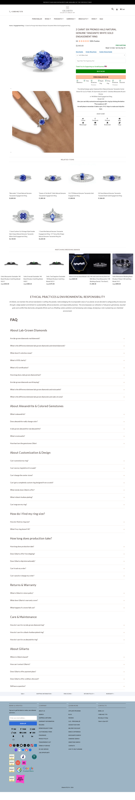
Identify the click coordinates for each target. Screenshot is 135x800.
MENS (94, 19)
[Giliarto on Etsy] (17, 746)
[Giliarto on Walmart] (35, 746)
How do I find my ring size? (67, 521)
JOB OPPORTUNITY (44, 752)
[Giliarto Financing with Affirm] (19, 751)
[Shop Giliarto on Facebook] (30, 751)
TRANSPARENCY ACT (45, 742)
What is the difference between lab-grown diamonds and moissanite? (67, 389)
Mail (119, 120)
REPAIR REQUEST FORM (45, 728)
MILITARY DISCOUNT (74, 728)
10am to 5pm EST (103, 721)
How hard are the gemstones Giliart (67, 443)
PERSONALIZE (37, 19)
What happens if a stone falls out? (67, 607)
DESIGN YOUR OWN (74, 725)
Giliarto (63, 787)
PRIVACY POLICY (43, 738)
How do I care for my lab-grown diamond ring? (67, 625)
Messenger (83, 125)
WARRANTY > (110, 693)
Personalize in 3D (100, 77)
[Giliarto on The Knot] (10, 746)
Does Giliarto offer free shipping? (67, 553)
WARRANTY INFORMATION (46, 721)
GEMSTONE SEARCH (74, 742)
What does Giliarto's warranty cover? (67, 600)
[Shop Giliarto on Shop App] (16, 751)
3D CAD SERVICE (43, 749)
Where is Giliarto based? (67, 657)
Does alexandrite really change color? (67, 421)
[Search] (113, 9)
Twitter (83, 120)
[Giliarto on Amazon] (28, 746)
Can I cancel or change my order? (67, 575)
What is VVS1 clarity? (67, 360)
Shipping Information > (44, 693)
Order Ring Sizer (91, 52)
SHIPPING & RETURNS (45, 718)
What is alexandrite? (67, 414)
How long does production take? (67, 546)
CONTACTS (71, 745)
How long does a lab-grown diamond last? (67, 374)
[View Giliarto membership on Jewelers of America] (23, 759)
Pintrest (107, 120)
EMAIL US (101, 711)
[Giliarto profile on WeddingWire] (11, 771)
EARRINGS (71, 19)
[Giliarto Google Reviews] (21, 746)
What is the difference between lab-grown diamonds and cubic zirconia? (67, 396)
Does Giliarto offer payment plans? (67, 671)
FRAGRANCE (42, 735)
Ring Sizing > (68, 693)
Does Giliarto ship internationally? (67, 561)
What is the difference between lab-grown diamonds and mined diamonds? (67, 345)
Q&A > (23, 693)
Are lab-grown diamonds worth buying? (67, 382)
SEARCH (41, 714)
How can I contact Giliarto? (67, 664)
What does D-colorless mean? (67, 353)
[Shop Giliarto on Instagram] (26, 751)
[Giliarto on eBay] (24, 746)
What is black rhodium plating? (67, 497)
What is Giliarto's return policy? (67, 593)
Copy (119, 125)
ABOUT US (42, 711)
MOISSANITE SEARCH (74, 735)
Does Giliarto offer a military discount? (67, 678)
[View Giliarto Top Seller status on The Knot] (24, 765)
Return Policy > (89, 693)
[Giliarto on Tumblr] (23, 736)
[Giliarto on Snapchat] (14, 736)
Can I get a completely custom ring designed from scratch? (67, 482)
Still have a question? (67, 686)
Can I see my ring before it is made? (67, 468)
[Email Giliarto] (14, 739)
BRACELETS (83, 19)
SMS (95, 125)
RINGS (48, 19)
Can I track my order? (67, 568)
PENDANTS (58, 19)
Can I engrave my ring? (67, 504)
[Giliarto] (67, 9)
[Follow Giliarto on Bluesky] (23, 751)
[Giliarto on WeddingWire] (14, 746)
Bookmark (107, 125)
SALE (101, 19)
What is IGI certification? (67, 367)
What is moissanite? (67, 436)
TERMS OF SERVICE (44, 745)
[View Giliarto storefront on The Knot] (17, 765)
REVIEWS (71, 718)
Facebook (95, 120)
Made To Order (110, 48)
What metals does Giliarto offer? (67, 489)
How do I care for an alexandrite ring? (67, 639)
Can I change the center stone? (67, 475)
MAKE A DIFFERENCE (74, 732)
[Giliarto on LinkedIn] (32, 736)
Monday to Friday (103, 718)
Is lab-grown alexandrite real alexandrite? (67, 428)
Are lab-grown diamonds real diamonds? (67, 338)
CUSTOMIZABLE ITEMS (45, 732)
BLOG (70, 714)
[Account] (117, 9)
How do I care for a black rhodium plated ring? (67, 632)
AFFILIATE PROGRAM (74, 711)
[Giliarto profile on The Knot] (11, 781)
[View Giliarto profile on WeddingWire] (11, 759)
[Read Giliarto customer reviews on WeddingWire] (34, 759)
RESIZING (41, 725)
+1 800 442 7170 (17, 11)
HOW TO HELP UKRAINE (75, 749)
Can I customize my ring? (67, 460)
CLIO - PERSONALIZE (74, 721)
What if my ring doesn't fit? (67, 529)
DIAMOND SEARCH (73, 738)
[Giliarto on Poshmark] (32, 746)
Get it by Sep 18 (121, 47)
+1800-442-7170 (102, 714)
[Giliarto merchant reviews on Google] (25, 772)
